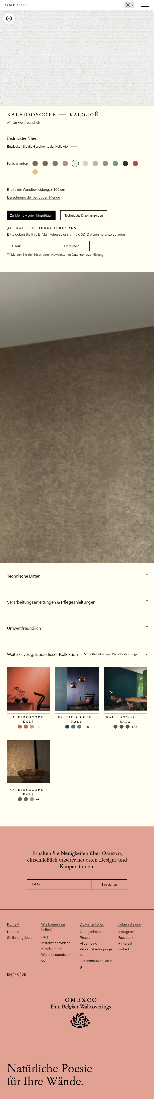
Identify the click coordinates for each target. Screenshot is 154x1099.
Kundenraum (51, 948)
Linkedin (125, 949)
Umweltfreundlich (26, 122)
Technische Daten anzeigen (84, 215)
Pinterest (125, 943)
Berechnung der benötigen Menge (33, 197)
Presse (85, 937)
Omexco (15, 5)
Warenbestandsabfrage (57, 957)
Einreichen (71, 246)
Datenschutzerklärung (87, 254)
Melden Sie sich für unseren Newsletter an (40, 254)
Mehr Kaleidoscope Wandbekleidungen (112, 654)
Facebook (125, 937)
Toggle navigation (145, 5)
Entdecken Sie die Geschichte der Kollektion (38, 146)
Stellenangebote (19, 937)
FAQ (44, 937)
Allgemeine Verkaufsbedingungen (96, 949)
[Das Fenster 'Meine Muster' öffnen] (129, 5)
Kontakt (13, 931)
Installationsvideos (55, 943)
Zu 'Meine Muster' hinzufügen (31, 215)
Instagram (126, 931)
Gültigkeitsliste (91, 931)
